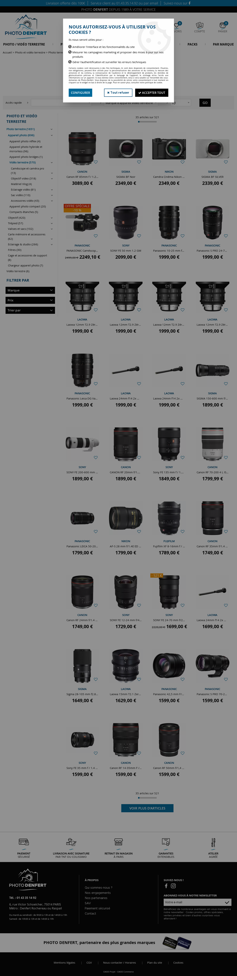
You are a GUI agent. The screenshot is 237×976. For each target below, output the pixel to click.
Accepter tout (153, 93)
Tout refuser (119, 92)
